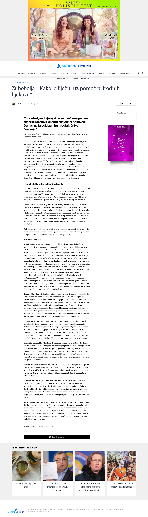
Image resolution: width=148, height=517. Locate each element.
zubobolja (50, 426)
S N (19, 104)
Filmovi (53, 73)
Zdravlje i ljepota (25, 73)
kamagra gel (125, 73)
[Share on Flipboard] (126, 104)
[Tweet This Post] (122, 104)
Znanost (74, 73)
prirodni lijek (41, 426)
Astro (101, 73)
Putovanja (42, 73)
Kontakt (112, 73)
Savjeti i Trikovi (88, 73)
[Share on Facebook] (118, 104)
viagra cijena (86, 78)
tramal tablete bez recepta (67, 78)
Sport (63, 73)
